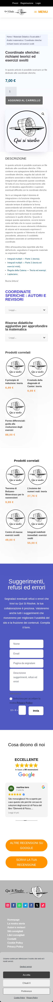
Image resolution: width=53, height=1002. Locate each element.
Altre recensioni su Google (26, 845)
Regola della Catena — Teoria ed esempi (26, 270)
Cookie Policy (19, 998)
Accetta (26, 975)
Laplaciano (12, 274)
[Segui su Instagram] (7, 905)
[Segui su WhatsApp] (19, 905)
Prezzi (15, 3)
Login (38, 3)
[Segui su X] (37, 905)
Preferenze (26, 991)
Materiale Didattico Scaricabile (26, 37)
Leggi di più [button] (13, 813)
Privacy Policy (32, 998)
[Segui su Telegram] (25, 905)
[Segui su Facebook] (13, 905)
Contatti (11, 939)
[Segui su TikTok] (43, 905)
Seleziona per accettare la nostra (25, 700)
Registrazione (26, 3)
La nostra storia (16, 923)
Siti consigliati (15, 931)
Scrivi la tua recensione (26, 862)
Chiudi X (27, 983)
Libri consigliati (15, 935)
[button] (43, 114)
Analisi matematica (15, 40)
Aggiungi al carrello (24, 100)
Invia (36, 710)
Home (9, 37)
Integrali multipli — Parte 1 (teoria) (23, 259)
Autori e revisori (16, 927)
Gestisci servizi (26, 967)
